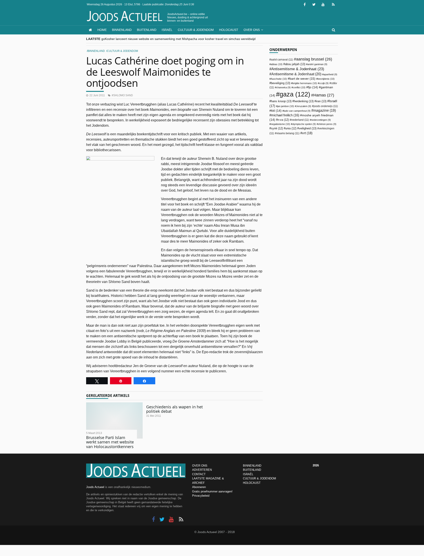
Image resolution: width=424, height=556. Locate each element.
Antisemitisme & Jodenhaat (297, 69)
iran (321, 101)
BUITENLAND (252, 469)
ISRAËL (248, 474)
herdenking (304, 101)
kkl (276, 110)
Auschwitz (279, 78)
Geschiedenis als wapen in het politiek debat (174, 409)
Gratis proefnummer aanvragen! (212, 491)
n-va (283, 119)
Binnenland (122, 30)
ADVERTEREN (202, 469)
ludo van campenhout (297, 110)
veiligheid (307, 128)
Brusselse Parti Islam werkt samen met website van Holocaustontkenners (110, 442)
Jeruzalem (303, 106)
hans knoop (281, 101)
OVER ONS (199, 465)
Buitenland (146, 30)
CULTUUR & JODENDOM (259, 478)
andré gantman (317, 64)
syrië (277, 128)
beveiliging (280, 83)
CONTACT (199, 474)
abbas (276, 64)
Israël (167, 30)
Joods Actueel (95, 487)
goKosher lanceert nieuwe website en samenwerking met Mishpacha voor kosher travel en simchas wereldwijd (178, 39)
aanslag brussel (314, 59)
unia (290, 128)
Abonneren (199, 487)
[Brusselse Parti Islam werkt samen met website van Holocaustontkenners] (114, 420)
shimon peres (327, 124)
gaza (295, 94)
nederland (300, 119)
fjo (313, 87)
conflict (299, 87)
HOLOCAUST (252, 482)
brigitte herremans (304, 83)
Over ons (252, 30)
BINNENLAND (252, 465)
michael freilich (285, 115)
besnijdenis (326, 78)
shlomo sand (123, 95)
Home (102, 30)
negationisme (280, 124)
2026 (316, 465)
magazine (324, 110)
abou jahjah (295, 64)
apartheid (330, 74)
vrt (307, 133)
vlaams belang (287, 133)
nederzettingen (321, 120)
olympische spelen (304, 124)
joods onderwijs (326, 106)
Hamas (323, 95)
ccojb (324, 83)
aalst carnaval (282, 59)
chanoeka (283, 87)
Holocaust (228, 30)
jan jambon (285, 106)
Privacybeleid (200, 495)
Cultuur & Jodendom (196, 30)
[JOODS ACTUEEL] (90, 30)
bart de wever (302, 78)
